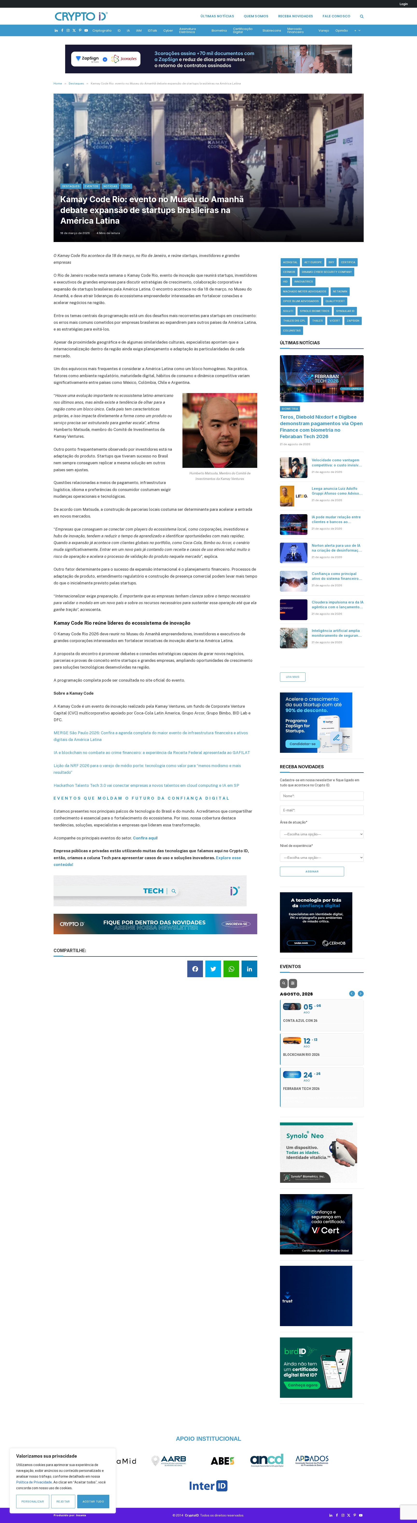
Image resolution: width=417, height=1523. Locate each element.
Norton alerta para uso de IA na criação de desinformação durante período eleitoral (337, 548)
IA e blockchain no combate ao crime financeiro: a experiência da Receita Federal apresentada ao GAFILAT (152, 752)
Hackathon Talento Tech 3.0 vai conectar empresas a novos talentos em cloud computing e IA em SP (146, 785)
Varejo (324, 30)
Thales (317, 320)
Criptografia (101, 30)
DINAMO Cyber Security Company (327, 272)
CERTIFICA (348, 262)
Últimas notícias (217, 16)
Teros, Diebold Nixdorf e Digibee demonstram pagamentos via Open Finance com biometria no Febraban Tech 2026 (321, 427)
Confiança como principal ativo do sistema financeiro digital (335, 576)
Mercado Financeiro (295, 30)
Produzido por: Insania (70, 1515)
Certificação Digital (243, 30)
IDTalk (152, 30)
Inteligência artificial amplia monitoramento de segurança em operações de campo (337, 633)
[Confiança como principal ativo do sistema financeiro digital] (293, 581)
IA (128, 30)
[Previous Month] (352, 994)
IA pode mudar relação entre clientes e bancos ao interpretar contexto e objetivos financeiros (336, 519)
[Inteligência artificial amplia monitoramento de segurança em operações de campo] (293, 638)
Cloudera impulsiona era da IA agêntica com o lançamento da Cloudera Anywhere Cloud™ (337, 604)
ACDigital (290, 262)
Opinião (341, 30)
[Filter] (293, 983)
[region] (63, 1480)
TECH (126, 186)
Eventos (91, 186)
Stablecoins (272, 30)
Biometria (219, 30)
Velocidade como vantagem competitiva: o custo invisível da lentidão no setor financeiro (336, 462)
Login (404, 4)
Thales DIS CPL (294, 320)
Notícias (111, 186)
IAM (139, 30)
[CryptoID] (81, 16)
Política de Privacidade (34, 1482)
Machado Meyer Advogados (304, 291)
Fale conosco (336, 16)
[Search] (361, 16)
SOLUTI (288, 311)
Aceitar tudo (93, 1501)
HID (285, 281)
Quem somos (256, 16)
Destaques (71, 186)
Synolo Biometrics (314, 311)
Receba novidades (295, 16)
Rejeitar (63, 1501)
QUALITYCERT (335, 301)
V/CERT (335, 320)
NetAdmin (340, 291)
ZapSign (353, 320)
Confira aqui (145, 838)
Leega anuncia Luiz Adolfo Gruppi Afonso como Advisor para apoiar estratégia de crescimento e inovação (336, 491)
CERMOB (289, 272)
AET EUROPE (313, 262)
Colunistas (292, 330)
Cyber (168, 30)
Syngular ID (345, 311)
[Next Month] (361, 994)
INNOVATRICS (303, 281)
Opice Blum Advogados (301, 301)
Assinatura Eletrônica (187, 30)
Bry (331, 262)
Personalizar (32, 1501)
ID (119, 30)
